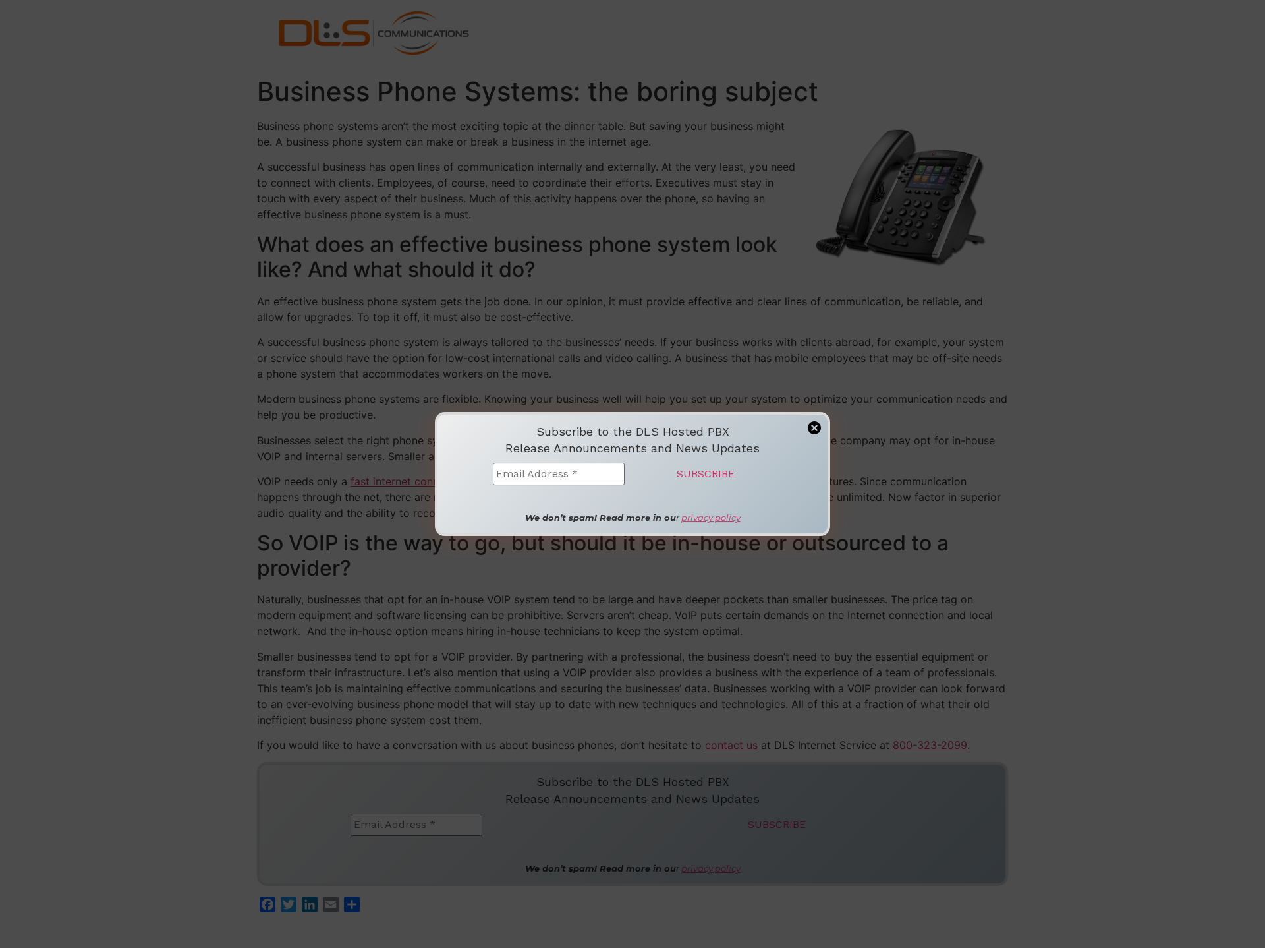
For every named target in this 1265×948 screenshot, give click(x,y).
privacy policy (711, 517)
